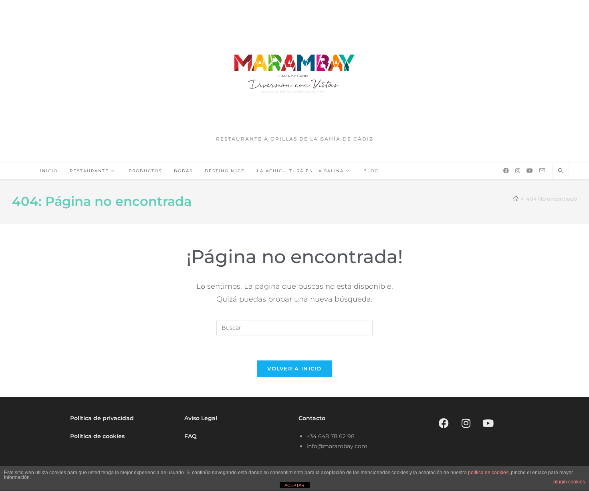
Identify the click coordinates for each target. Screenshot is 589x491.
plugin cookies (569, 482)
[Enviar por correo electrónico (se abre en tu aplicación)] (542, 170)
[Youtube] (488, 423)
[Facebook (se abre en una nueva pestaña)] (506, 170)
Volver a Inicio (294, 368)
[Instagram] (466, 423)
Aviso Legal (200, 418)
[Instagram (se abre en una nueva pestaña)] (517, 170)
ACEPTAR (294, 485)
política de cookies (488, 472)
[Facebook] (444, 423)
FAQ (190, 436)
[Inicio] (515, 198)
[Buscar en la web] (560, 171)
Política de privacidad (102, 418)
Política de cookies (97, 436)
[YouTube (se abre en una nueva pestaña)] (529, 170)
